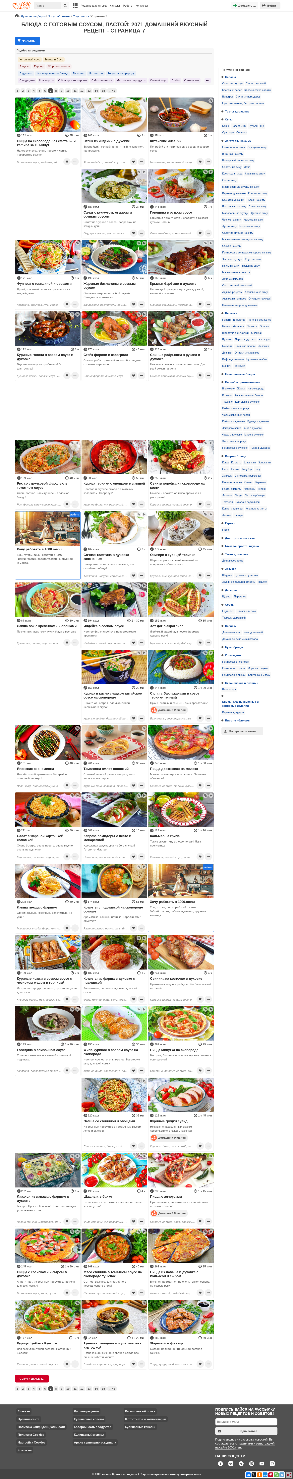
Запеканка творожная (248, 475)
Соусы (229, 604)
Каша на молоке (232, 482)
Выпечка (231, 313)
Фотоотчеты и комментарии (145, 1419)
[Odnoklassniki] (259, 1474)
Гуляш (261, 489)
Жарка (241, 388)
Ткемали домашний (234, 617)
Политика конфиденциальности (41, 1427)
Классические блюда (240, 374)
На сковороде (256, 388)
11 (75, 90)
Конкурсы (142, 5)
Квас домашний (253, 632)
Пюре (225, 529)
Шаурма (227, 575)
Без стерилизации (233, 200)
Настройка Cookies (31, 1442)
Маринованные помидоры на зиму (242, 239)
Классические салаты (257, 90)
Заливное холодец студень (238, 581)
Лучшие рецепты (86, 1411)
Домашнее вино (231, 632)
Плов (225, 469)
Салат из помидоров (248, 96)
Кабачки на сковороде (235, 408)
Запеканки (264, 462)
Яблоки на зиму (256, 200)
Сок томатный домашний (237, 285)
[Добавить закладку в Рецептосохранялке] (67, 161)
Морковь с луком (258, 668)
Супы (229, 119)
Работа (127, 5)
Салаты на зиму (232, 167)
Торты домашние (237, 111)
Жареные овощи (59, 66)
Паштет (262, 581)
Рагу (257, 469)
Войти (271, 5)
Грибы (175, 80)
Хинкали (227, 475)
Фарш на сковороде (234, 441)
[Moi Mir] (265, 1474)
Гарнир (230, 523)
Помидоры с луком (233, 668)
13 (89, 90)
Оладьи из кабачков (247, 352)
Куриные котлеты (256, 508)
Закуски (230, 568)
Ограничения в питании (241, 683)
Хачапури (264, 339)
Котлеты (236, 462)
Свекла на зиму (231, 246)
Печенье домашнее (259, 319)
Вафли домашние (233, 359)
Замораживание (231, 428)
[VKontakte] (248, 1474)
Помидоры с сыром (234, 675)
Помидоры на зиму (233, 147)
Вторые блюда (235, 456)
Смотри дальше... (32, 1378)
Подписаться (248, 1431)
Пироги (226, 319)
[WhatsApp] (276, 1474)
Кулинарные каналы (140, 1427)
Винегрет (227, 96)
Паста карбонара (255, 495)
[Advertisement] (248, 39)
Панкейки (239, 366)
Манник (226, 366)
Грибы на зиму (231, 265)
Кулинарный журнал (89, 1434)
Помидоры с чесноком (235, 661)
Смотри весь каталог (244, 731)
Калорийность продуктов (92, 1427)
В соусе (227, 395)
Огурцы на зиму (257, 147)
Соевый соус (158, 80)
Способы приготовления (242, 382)
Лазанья (227, 495)
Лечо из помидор (232, 279)
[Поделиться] (289, 1475)
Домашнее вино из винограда (240, 639)
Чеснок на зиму (231, 219)
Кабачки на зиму (255, 173)
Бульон (253, 126)
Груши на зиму (251, 265)
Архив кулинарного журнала (95, 1442)
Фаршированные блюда (248, 395)
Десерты (231, 590)
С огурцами (27, 80)
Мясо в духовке (254, 434)
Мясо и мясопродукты (131, 80)
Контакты (25, 1450)
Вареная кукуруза (233, 712)
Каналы (115, 5)
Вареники (260, 482)
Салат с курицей (256, 83)
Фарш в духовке (232, 434)
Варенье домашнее (234, 193)
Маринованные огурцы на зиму (241, 186)
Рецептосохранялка (94, 5)
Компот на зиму (257, 193)
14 (96, 90)
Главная (24, 1411)
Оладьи (264, 326)
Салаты (230, 77)
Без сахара (229, 689)
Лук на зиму (229, 226)
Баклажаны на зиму (234, 206)
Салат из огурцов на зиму (237, 233)
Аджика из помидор (234, 298)
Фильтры (28, 40)
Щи (262, 126)
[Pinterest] (270, 1474)
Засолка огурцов (232, 259)
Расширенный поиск (140, 1411)
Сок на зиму (229, 180)
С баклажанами (101, 80)
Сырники (256, 333)
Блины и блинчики (233, 326)
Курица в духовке (258, 421)
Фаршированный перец (236, 415)
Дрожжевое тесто (232, 560)
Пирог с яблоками (238, 720)
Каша (225, 462)
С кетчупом (191, 80)
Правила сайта (28, 1419)
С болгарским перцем (72, 80)
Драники (227, 352)
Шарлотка (239, 319)
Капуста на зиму (254, 219)
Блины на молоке (245, 346)
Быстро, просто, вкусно (242, 546)
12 (82, 90)
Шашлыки (250, 462)
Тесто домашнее (236, 554)
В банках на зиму (232, 154)
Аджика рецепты (232, 292)
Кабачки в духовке (233, 421)
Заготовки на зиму (238, 140)
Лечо (247, 167)
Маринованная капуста (236, 272)
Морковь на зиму (249, 226)
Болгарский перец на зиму (238, 160)
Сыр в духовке (253, 428)
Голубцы (247, 469)
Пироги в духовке (245, 339)
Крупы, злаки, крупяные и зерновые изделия (240, 703)
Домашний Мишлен (172, 709)
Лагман (226, 515)
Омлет (248, 482)
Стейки (235, 469)
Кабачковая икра (232, 173)
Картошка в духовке (247, 401)
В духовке (228, 388)
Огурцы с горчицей (260, 298)
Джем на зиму (259, 213)
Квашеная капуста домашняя (240, 305)
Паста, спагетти (231, 489)
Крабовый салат (232, 90)
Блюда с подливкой (247, 502)
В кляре (238, 515)
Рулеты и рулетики (246, 575)
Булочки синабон (256, 359)
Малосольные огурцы (235, 213)
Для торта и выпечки (240, 538)
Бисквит (227, 346)
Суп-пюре (228, 132)
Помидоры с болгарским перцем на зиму (246, 252)
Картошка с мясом (259, 675)
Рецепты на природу (121, 73)
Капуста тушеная (232, 508)
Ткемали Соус (54, 59)
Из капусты (46, 80)
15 (103, 90)
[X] (254, 1474)
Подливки (228, 611)
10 (68, 90)
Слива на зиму (257, 206)
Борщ (225, 126)
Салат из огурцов (232, 83)
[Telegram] (281, 1474)
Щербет (226, 596)
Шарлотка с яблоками (235, 333)
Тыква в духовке (260, 447)
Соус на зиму (253, 259)
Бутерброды (234, 647)
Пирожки (252, 326)
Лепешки (263, 346)
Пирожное (240, 596)
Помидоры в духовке (235, 447)
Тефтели (227, 502)
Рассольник (239, 126)
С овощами (233, 655)
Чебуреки (249, 489)
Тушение (227, 401)
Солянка (241, 132)
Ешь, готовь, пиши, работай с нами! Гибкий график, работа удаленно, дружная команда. (45, 559)
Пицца (238, 495)
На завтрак (96, 73)
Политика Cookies (31, 1434)
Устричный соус (30, 59)
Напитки (231, 626)
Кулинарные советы (89, 1419)
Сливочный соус (247, 611)
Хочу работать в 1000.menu (39, 549)
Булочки (227, 339)
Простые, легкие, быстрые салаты (243, 103)
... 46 (112, 90)
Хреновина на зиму (256, 292)
